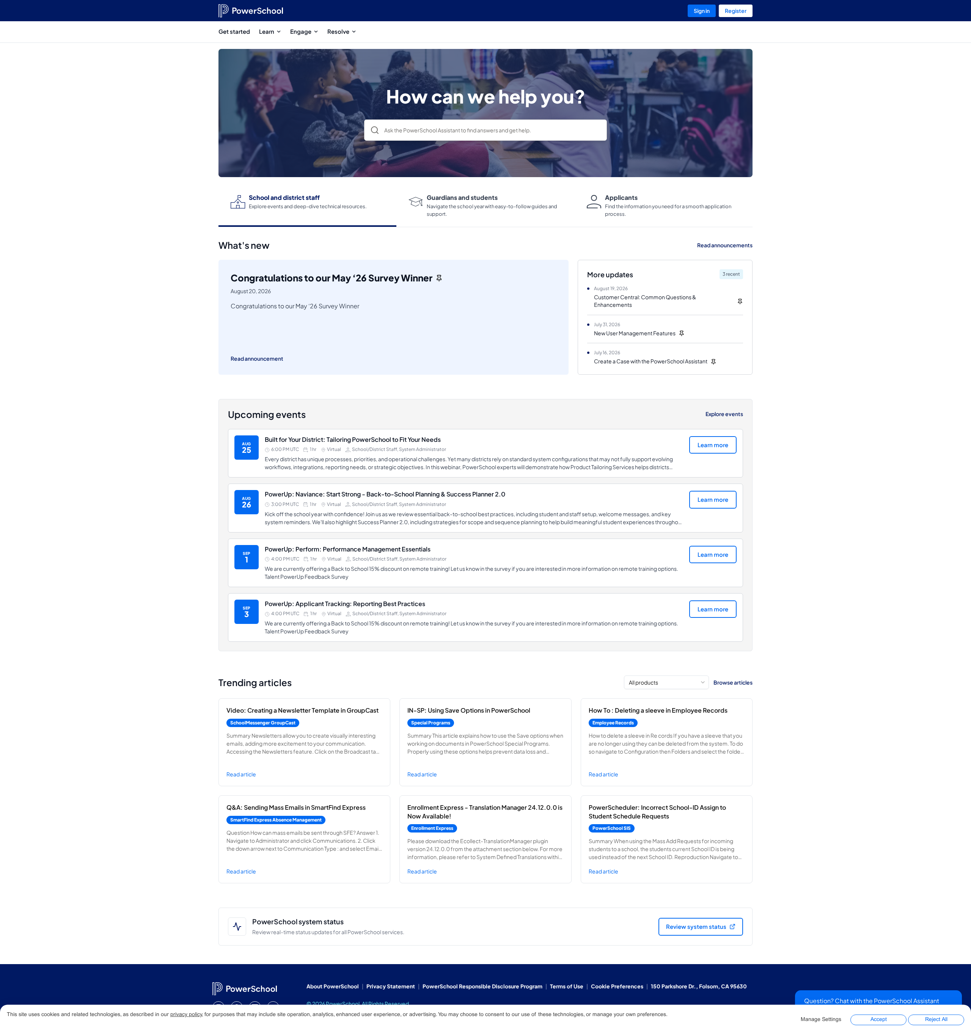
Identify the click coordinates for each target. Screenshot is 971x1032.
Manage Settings (821, 1019)
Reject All (936, 1019)
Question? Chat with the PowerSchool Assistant (871, 1001)
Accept (878, 1019)
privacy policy (186, 1014)
